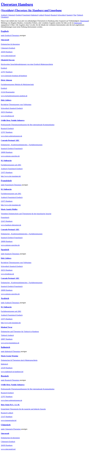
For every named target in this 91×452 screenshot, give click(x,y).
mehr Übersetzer (10, 35)
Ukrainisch (5, 17)
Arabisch (4, 15)
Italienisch (34, 15)
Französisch (26, 15)
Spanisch (69, 15)
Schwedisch (61, 15)
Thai (74, 15)
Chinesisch (11, 15)
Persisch (47, 15)
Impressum (84, 21)
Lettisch (41, 15)
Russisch (54, 15)
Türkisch (80, 15)
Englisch (19, 15)
